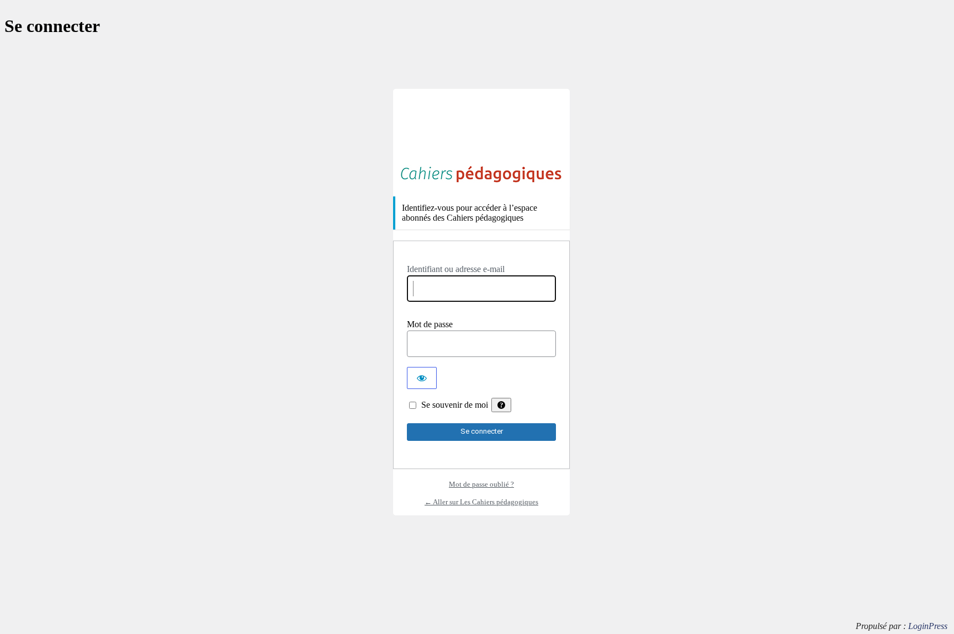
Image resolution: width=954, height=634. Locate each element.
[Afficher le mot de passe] (422, 378)
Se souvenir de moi (454, 404)
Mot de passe (430, 324)
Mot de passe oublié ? (481, 484)
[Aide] (501, 405)
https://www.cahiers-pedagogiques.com (481, 174)
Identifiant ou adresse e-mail (456, 269)
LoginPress (927, 626)
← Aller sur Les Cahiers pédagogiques (481, 502)
